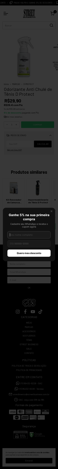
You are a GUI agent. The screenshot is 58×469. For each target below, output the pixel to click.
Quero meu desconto (29, 253)
